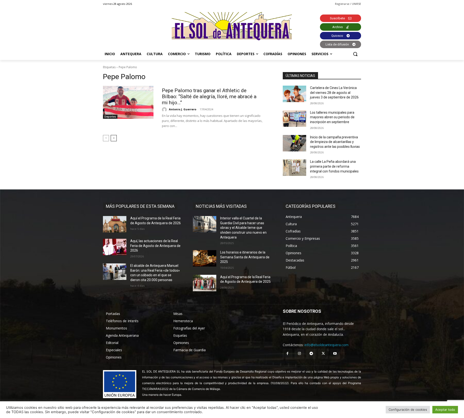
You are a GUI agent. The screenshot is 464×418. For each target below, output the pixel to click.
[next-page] (114, 138)
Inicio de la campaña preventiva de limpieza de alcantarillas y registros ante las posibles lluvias (335, 142)
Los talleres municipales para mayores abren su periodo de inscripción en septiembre (332, 117)
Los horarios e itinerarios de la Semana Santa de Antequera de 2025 (244, 257)
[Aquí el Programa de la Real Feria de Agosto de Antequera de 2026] (114, 224)
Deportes (110, 116)
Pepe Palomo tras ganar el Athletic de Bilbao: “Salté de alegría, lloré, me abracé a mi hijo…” (209, 96)
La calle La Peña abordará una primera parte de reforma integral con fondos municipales (334, 166)
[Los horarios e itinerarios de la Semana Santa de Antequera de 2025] (204, 258)
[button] (355, 54)
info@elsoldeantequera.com (326, 345)
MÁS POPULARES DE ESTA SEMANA (140, 206)
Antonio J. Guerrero (182, 109)
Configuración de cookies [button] (408, 409)
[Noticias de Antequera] (232, 26)
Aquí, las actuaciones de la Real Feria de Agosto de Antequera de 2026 (155, 245)
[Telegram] (311, 353)
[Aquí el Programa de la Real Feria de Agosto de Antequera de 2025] (204, 283)
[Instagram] (299, 353)
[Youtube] (335, 353)
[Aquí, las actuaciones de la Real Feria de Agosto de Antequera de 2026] (114, 247)
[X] (323, 353)
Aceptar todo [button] (445, 409)
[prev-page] (106, 138)
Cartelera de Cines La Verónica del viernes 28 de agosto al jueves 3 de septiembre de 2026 (334, 92)
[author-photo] (165, 109)
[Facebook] (287, 353)
